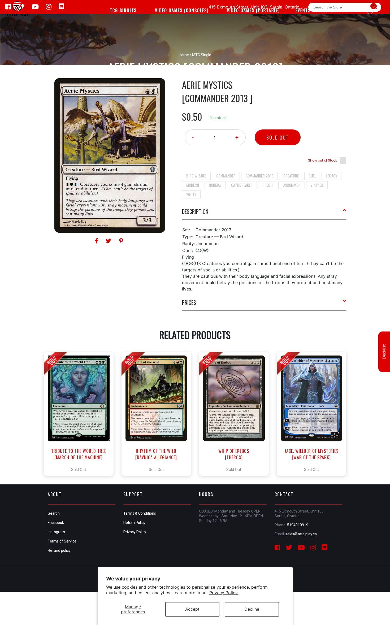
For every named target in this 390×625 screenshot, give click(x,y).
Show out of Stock (322, 160)
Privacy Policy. (224, 592)
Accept (192, 609)
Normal (215, 185)
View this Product (81, 413)
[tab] (264, 213)
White (191, 194)
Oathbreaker (242, 185)
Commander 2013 (259, 176)
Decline (251, 609)
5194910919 (297, 525)
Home (184, 55)
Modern (192, 185)
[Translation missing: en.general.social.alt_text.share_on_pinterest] (121, 241)
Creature (291, 176)
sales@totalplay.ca (301, 534)
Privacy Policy (134, 532)
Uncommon (292, 185)
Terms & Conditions (139, 513)
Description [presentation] (195, 211)
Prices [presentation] (189, 302)
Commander (226, 176)
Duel (312, 176)
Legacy (331, 176)
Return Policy (134, 522)
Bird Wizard (196, 176)
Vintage (316, 185)
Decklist (384, 351)
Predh (267, 185)
